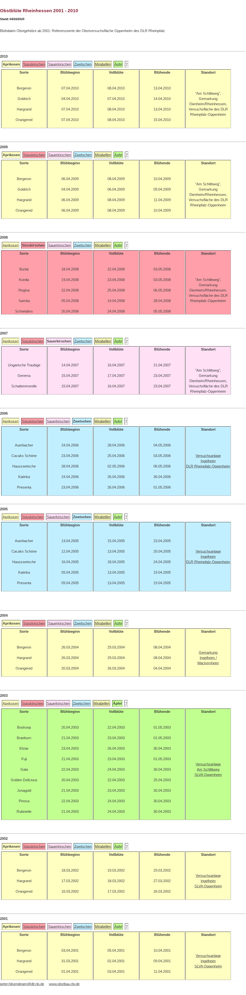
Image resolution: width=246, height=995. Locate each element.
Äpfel (118, 64)
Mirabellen (103, 64)
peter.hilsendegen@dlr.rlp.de (22, 984)
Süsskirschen (34, 64)
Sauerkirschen (59, 64)
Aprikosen (10, 245)
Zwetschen (83, 64)
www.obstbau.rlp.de (64, 984)
